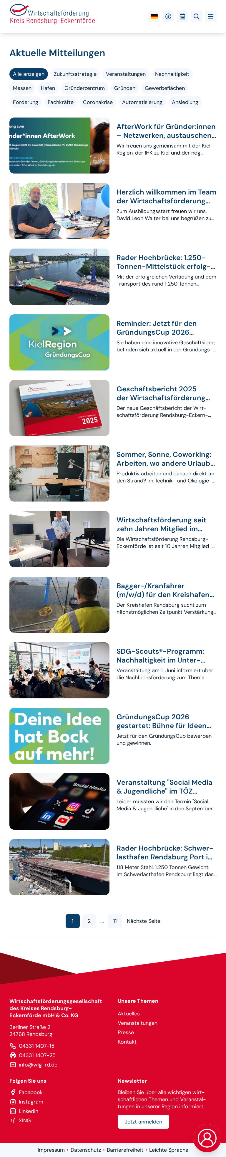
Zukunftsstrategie (75, 74)
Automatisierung (142, 102)
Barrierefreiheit (125, 1149)
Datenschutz (86, 1149)
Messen (22, 88)
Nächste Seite (143, 921)
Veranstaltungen (126, 74)
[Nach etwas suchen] (196, 16)
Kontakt (127, 1041)
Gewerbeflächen (165, 88)
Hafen (48, 88)
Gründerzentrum (84, 88)
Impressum (51, 1149)
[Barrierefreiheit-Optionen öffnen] (168, 16)
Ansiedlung (185, 102)
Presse (126, 1032)
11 (115, 921)
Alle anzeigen (28, 74)
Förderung (25, 102)
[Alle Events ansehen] (182, 16)
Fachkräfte (61, 102)
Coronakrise (98, 102)
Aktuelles (129, 1013)
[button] (211, 16)
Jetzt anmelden (143, 1121)
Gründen (124, 88)
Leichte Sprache (168, 1149)
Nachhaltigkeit (172, 74)
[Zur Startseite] (52, 16)
